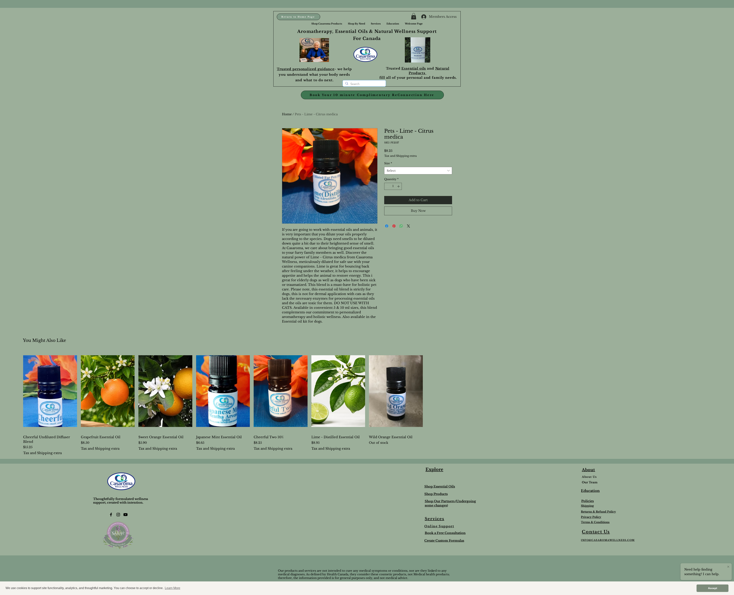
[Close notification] (728, 567)
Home (287, 114)
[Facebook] (111, 514)
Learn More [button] (172, 588)
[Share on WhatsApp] (401, 226)
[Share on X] (408, 226)
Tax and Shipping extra (400, 156)
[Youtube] (125, 514)
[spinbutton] (393, 186)
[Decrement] (387, 186)
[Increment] (398, 186)
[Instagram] (118, 514)
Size (388, 163)
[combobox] (418, 170)
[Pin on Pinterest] (394, 226)
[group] (367, 403)
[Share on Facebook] (386, 226)
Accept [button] (712, 588)
